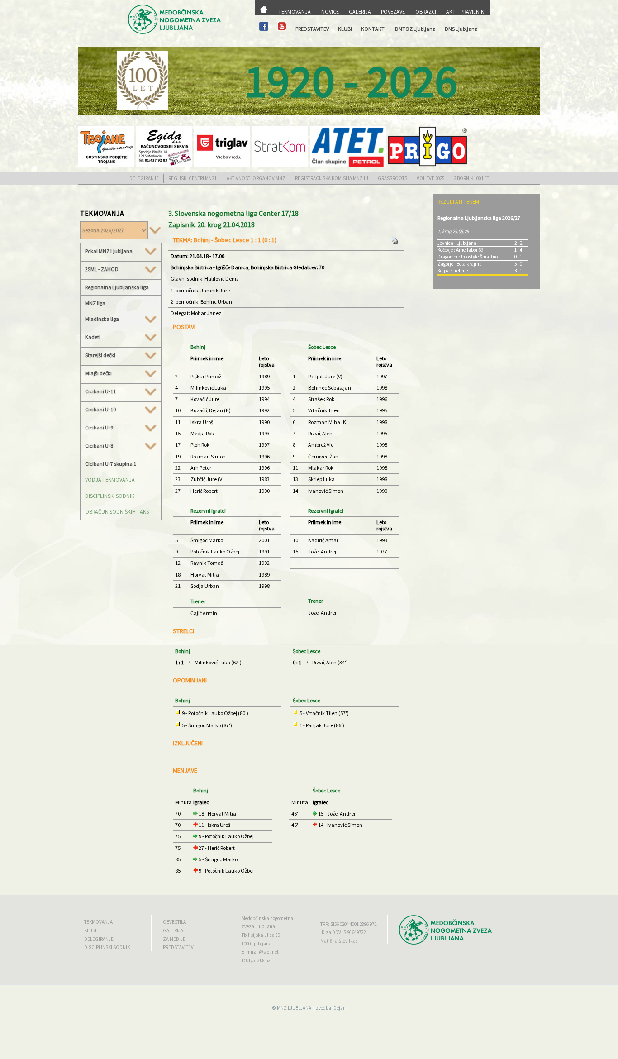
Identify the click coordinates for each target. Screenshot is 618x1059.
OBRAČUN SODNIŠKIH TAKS (117, 511)
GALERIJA (360, 11)
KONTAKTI (373, 28)
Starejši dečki (100, 355)
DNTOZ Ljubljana (415, 28)
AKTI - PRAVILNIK (465, 11)
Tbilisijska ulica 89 (261, 935)
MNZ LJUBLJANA (294, 1008)
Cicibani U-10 (100, 409)
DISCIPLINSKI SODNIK (109, 495)
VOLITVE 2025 (430, 178)
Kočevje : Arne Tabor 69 (460, 250)
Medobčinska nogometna (267, 918)
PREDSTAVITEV (312, 28)
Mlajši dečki (98, 373)
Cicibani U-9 (99, 428)
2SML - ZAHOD (102, 269)
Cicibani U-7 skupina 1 (110, 463)
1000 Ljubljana (256, 943)
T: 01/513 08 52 (256, 960)
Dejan (339, 1008)
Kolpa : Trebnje (452, 270)
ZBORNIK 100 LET (471, 178)
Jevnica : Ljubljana (456, 243)
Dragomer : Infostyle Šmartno (467, 256)
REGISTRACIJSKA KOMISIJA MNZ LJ (331, 178)
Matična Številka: (338, 941)
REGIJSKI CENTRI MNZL (192, 178)
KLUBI (345, 28)
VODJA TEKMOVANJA (110, 479)
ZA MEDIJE (174, 939)
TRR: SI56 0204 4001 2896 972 (348, 924)
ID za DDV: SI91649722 (343, 932)
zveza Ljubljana (258, 926)
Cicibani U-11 (100, 391)
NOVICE (330, 11)
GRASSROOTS (392, 178)
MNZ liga (95, 303)
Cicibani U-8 (99, 446)
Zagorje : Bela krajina (459, 264)
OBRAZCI (425, 11)
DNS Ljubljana (461, 28)
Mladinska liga (102, 319)
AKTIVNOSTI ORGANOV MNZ (256, 178)
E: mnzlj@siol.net (260, 952)
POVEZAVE (393, 11)
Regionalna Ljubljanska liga (117, 287)
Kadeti (92, 337)
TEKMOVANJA (294, 11)
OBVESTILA (174, 922)
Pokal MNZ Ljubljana (109, 251)
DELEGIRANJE (144, 178)
